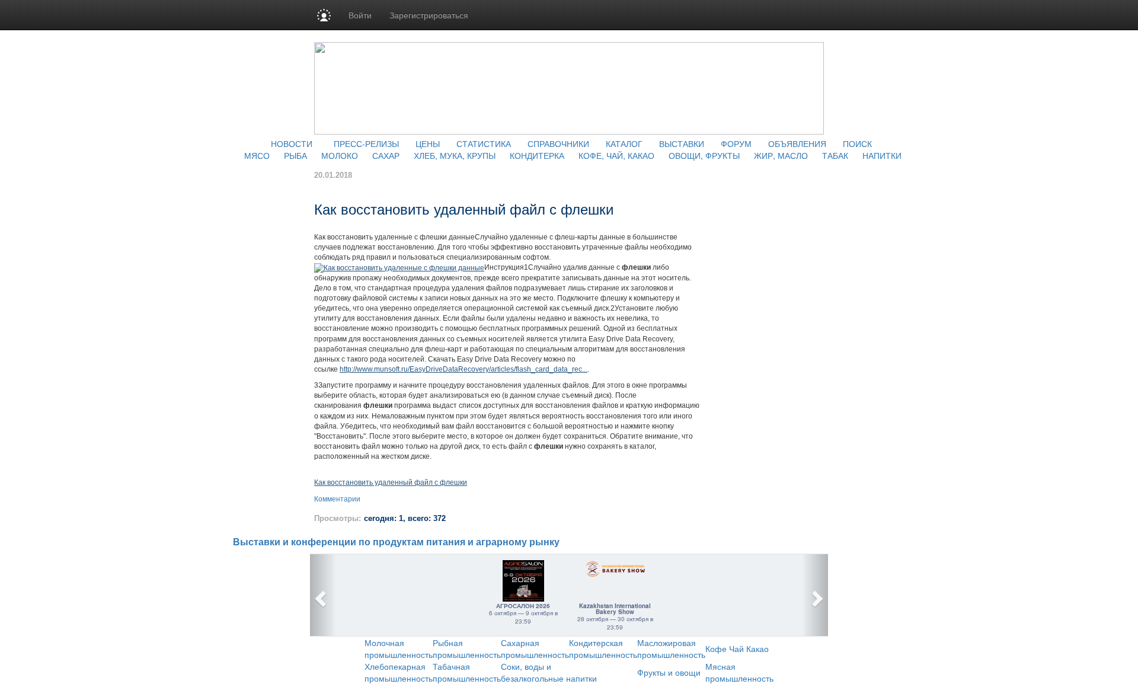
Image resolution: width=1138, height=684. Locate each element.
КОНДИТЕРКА (537, 155)
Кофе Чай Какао (737, 648)
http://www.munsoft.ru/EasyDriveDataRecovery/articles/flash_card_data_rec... (463, 369)
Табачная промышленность (467, 672)
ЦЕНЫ (427, 143)
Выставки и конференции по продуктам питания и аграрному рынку (396, 542)
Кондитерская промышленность (603, 648)
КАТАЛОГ (624, 143)
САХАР (385, 155)
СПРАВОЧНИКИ (558, 143)
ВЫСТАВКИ (681, 143)
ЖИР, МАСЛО (781, 155)
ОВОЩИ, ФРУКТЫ (704, 155)
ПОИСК (857, 143)
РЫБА (295, 155)
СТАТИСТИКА (483, 143)
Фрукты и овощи (669, 672)
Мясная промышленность (739, 672)
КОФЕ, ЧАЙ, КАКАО (616, 155)
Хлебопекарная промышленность (399, 672)
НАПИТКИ (882, 155)
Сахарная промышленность (535, 648)
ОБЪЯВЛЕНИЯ (797, 143)
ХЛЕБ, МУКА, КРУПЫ (455, 155)
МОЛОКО (339, 155)
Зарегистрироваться (428, 15)
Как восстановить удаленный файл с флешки (390, 482)
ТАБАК (835, 155)
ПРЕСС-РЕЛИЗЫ (366, 143)
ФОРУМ (736, 143)
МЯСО (257, 155)
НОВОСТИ (291, 143)
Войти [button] (360, 15)
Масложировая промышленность (671, 648)
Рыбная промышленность (467, 648)
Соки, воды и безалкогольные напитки (549, 672)
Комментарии (337, 499)
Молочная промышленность (399, 648)
